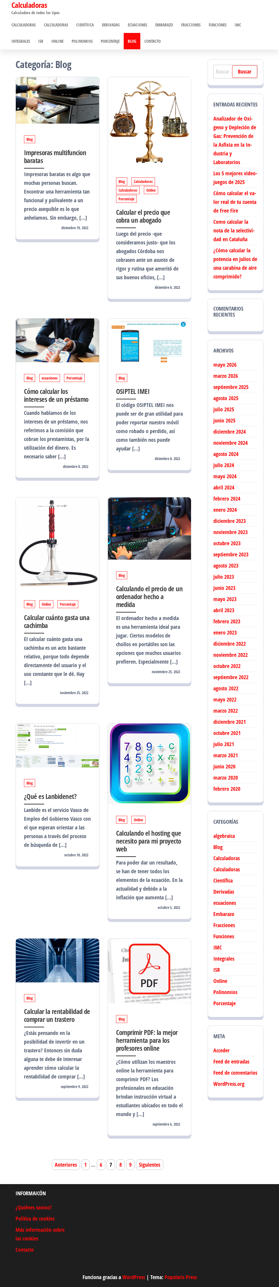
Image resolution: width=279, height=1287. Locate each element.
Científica (85, 24)
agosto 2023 (225, 565)
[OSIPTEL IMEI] (149, 340)
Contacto (152, 41)
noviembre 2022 (230, 654)
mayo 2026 (224, 364)
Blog (132, 41)
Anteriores (66, 1164)
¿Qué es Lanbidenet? (50, 796)
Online (57, 41)
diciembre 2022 (229, 643)
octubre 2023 (227, 543)
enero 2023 (225, 632)
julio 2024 (223, 465)
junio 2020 (224, 766)
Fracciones (191, 24)
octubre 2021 (227, 733)
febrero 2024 (226, 498)
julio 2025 (223, 409)
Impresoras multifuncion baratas (55, 156)
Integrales (20, 41)
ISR (40, 41)
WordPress (133, 1277)
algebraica (224, 835)
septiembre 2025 (230, 387)
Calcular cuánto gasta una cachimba (56, 621)
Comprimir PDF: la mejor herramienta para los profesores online (147, 1040)
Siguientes (149, 1164)
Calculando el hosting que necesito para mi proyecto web (148, 840)
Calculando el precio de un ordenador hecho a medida (149, 596)
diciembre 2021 (229, 721)
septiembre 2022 (230, 677)
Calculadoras (23, 24)
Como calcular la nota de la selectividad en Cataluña (233, 230)
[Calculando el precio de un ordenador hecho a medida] (149, 528)
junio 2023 (224, 588)
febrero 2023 (226, 621)
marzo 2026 (225, 375)
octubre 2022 (227, 666)
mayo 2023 (224, 599)
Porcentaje (110, 41)
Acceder (221, 1050)
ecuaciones (137, 24)
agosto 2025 (225, 398)
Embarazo (164, 24)
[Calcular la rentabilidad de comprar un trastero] (57, 960)
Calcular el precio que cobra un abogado (143, 216)
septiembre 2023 (230, 554)
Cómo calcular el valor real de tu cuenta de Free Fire (234, 201)
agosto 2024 (225, 454)
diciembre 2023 (229, 521)
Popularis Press (181, 1277)
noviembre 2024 (230, 442)
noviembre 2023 (230, 532)
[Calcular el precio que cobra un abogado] (149, 120)
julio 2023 (223, 576)
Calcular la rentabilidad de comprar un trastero (57, 1015)
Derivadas (111, 24)
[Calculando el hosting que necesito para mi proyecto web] (149, 763)
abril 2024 (223, 487)
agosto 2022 (225, 688)
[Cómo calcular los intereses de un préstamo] (57, 340)
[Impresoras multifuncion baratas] (57, 99)
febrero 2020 (226, 788)
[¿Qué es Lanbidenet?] (57, 745)
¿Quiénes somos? (34, 1207)
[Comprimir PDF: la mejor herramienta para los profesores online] (149, 970)
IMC (238, 24)
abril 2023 (223, 610)
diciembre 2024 (229, 431)
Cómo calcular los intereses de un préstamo (56, 395)
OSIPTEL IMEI (133, 391)
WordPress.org (228, 1083)
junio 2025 (224, 420)
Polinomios (82, 41)
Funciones (217, 24)
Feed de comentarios (235, 1072)
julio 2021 (223, 744)
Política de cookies (35, 1218)
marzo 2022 (225, 710)
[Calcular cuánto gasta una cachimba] (57, 542)
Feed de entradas (231, 1061)
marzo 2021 (225, 755)
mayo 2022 (224, 699)
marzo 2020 (225, 777)
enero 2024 (225, 509)
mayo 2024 (224, 476)
